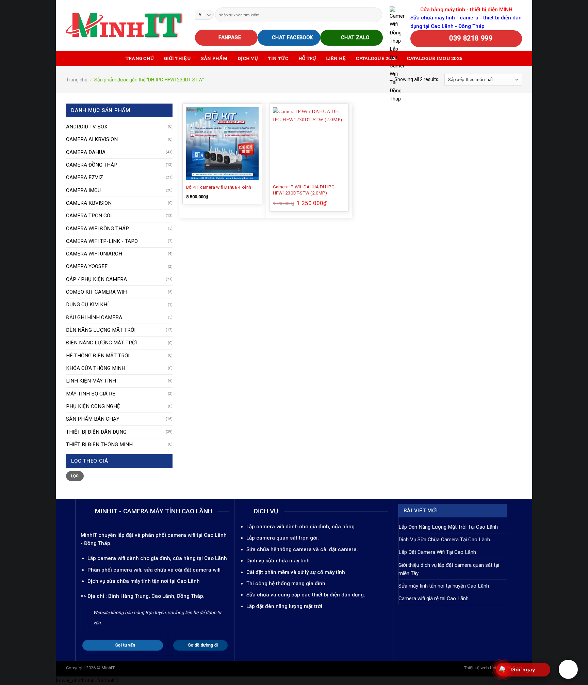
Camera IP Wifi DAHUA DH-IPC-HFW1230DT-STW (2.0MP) (304, 190)
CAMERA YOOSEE (87, 266)
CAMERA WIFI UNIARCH (94, 254)
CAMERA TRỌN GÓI (89, 216)
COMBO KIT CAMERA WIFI (96, 292)
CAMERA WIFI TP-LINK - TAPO (102, 241)
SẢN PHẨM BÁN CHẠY (92, 419)
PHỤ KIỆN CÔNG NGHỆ (93, 406)
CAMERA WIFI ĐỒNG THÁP (97, 228)
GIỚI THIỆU (177, 58)
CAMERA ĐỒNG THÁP (91, 165)
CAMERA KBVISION (89, 203)
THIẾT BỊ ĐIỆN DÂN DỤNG (96, 432)
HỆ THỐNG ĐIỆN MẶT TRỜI (97, 356)
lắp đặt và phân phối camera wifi (156, 535)
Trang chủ (76, 79)
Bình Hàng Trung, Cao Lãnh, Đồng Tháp (155, 596)
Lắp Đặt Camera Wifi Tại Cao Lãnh (437, 552)
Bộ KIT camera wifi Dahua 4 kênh (218, 187)
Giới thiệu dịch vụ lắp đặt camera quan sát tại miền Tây (448, 569)
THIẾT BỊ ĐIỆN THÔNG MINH (99, 444)
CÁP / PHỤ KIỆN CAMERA (96, 279)
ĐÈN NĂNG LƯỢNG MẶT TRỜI (100, 330)
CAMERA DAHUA (85, 152)
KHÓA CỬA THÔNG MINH (95, 368)
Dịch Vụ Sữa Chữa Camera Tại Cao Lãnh (444, 539)
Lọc (75, 476)
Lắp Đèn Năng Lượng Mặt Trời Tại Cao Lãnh (448, 527)
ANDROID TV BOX (87, 127)
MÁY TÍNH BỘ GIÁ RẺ (90, 394)
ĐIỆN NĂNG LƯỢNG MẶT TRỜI (101, 343)
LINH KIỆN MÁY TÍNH (91, 381)
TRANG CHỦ (140, 58)
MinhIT (89, 535)
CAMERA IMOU (83, 190)
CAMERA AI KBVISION (92, 139)
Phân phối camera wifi (114, 570)
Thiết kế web (476, 667)
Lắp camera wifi (106, 558)
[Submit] (376, 15)
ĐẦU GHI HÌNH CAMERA (94, 317)
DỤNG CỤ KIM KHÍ (87, 304)
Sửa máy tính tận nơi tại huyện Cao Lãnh (443, 586)
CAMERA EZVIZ (84, 177)
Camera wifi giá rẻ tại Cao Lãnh (433, 598)
